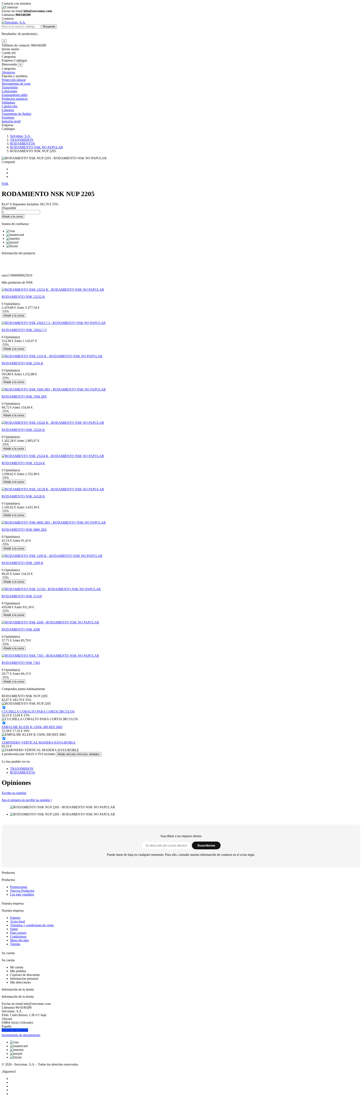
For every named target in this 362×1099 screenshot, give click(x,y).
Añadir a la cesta (12, 216)
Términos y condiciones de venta (32, 925)
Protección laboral (14, 80)
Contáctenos (18, 936)
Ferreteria (8, 117)
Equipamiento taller (14, 95)
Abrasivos (8, 72)
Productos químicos (15, 98)
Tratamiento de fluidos (16, 114)
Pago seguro (18, 932)
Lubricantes (9, 91)
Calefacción (9, 106)
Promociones (18, 887)
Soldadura (8, 102)
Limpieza (8, 110)
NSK (5, 183)
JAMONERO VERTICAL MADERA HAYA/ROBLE (39, 742)
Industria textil (11, 121)
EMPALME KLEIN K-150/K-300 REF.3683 (32, 727)
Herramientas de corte (16, 83)
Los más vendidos (22, 894)
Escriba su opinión (14, 793)
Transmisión (10, 87)
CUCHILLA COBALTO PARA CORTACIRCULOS (38, 711)
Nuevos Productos (22, 890)
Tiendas (15, 944)
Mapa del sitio (19, 940)
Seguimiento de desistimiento (21, 1035)
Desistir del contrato (15, 1030)
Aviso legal (17, 921)
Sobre (14, 929)
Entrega (15, 917)
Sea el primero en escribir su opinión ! (27, 800)
